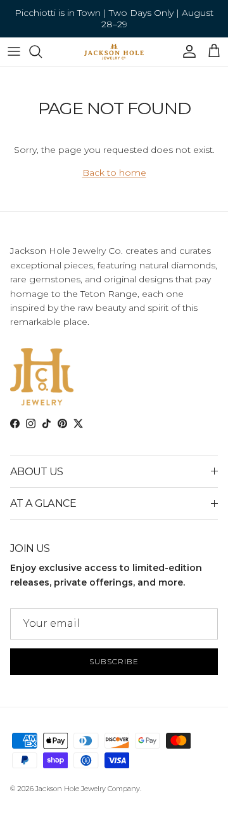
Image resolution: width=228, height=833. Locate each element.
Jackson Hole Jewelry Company (87, 788)
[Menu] (14, 51)
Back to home (114, 172)
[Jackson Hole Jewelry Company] (114, 52)
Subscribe (114, 661)
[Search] (42, 51)
